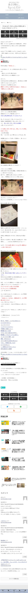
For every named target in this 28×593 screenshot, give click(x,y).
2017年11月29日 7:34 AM (6, 499)
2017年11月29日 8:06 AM (6, 522)
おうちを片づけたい (6, 322)
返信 (25, 517)
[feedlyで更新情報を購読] (20, 406)
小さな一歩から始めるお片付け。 (9, 332)
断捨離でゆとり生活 (6, 330)
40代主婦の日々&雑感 (6, 348)
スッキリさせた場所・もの (7, 336)
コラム (3, 387)
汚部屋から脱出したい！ (7, 328)
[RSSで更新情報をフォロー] (14, 410)
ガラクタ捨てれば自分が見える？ (9, 340)
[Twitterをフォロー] (7, 406)
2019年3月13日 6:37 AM (6, 565)
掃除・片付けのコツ (6, 338)
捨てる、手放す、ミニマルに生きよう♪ (10, 320)
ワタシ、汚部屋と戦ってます (8, 342)
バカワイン (3, 520)
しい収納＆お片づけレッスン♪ (8, 346)
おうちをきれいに (5, 344)
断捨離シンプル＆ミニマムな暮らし (10, 334)
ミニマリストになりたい (7, 326)
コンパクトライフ (5, 324)
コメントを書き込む (14, 578)
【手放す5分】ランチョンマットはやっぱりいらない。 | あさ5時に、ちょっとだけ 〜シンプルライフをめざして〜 (14, 562)
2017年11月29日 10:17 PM (6, 542)
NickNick (3, 540)
